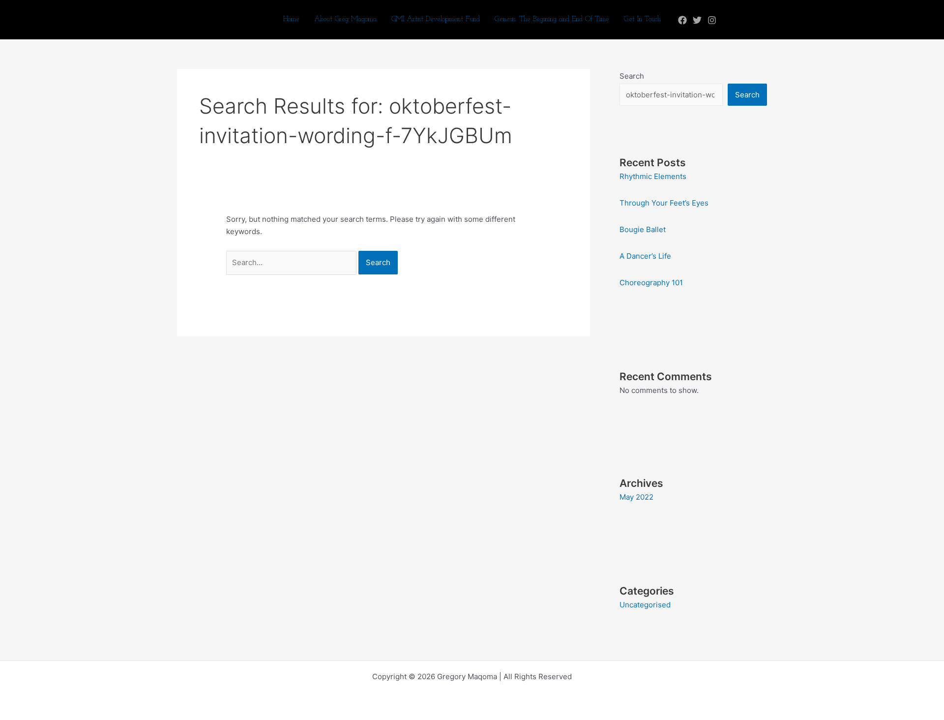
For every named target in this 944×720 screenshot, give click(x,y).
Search (632, 76)
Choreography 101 (651, 282)
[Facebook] (682, 20)
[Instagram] (712, 20)
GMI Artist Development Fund (435, 19)
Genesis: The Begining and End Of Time (552, 19)
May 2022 (636, 497)
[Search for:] (292, 262)
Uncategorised (645, 604)
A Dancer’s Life (645, 256)
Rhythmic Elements (653, 176)
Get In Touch (642, 19)
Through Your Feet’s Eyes (664, 203)
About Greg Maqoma (345, 19)
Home (291, 19)
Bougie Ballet (643, 229)
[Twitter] (697, 20)
